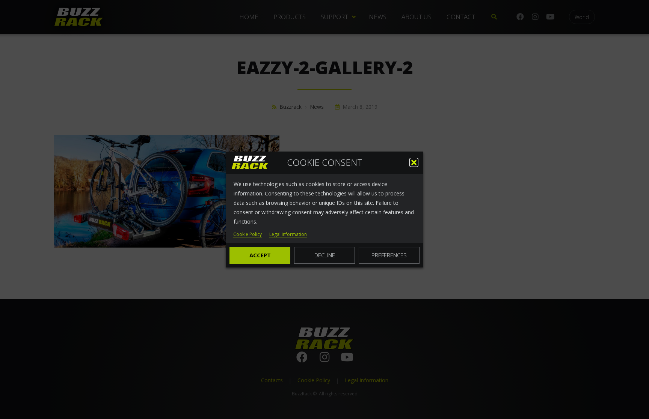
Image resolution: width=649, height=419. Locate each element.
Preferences (389, 255)
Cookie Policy (247, 234)
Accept (260, 255)
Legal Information (288, 234)
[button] (414, 162)
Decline (324, 255)
